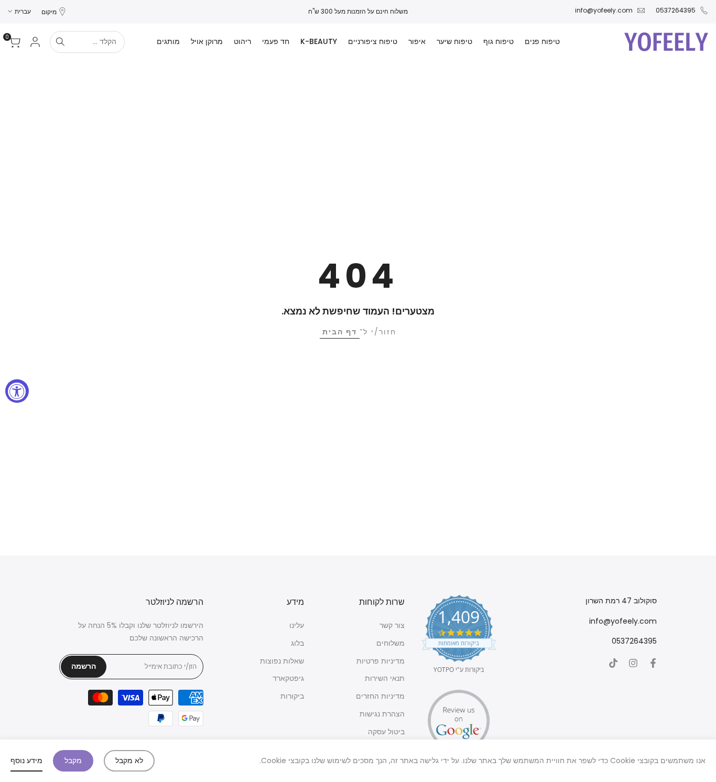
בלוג (297, 643)
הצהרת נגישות (382, 714)
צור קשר (392, 625)
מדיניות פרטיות (380, 661)
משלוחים (390, 643)
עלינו (296, 625)
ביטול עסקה (386, 731)
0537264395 (676, 10)
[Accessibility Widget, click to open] (17, 391)
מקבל (73, 760)
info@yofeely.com (604, 10)
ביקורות (292, 696)
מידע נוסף (26, 760)
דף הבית (339, 332)
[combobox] (97, 41)
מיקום (49, 11)
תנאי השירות (385, 678)
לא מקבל (129, 760)
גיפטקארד (288, 678)
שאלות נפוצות (282, 661)
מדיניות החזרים (380, 696)
